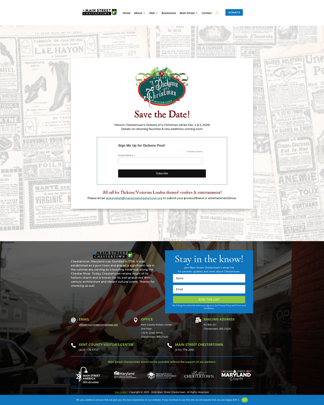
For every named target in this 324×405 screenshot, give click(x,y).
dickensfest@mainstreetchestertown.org (134, 198)
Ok (244, 399)
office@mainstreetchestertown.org (98, 324)
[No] (319, 400)
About (138, 13)
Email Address (126, 155)
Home (126, 13)
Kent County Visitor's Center (106, 344)
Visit (152, 13)
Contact (207, 13)
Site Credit (121, 392)
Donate (234, 12)
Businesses (169, 13)
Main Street (187, 13)
